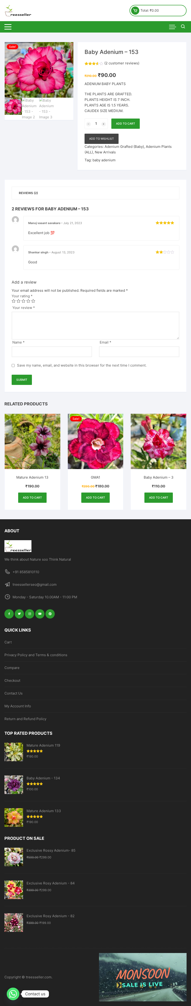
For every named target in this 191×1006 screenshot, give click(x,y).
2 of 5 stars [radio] (18, 301)
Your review (23, 307)
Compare (12, 667)
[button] (65, 50)
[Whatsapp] (13, 994)
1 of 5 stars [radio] (14, 301)
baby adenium (104, 160)
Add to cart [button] (32, 497)
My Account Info (17, 706)
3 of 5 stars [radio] (23, 301)
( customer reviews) (121, 63)
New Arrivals (105, 152)
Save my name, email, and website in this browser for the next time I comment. (82, 365)
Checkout (12, 680)
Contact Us (13, 693)
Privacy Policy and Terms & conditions (35, 655)
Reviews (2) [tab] (28, 193)
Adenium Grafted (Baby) (124, 146)
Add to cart (125, 123)
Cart (8, 642)
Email (105, 342)
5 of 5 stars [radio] (33, 301)
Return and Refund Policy (25, 719)
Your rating (22, 296)
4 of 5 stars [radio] (28, 301)
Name (18, 342)
